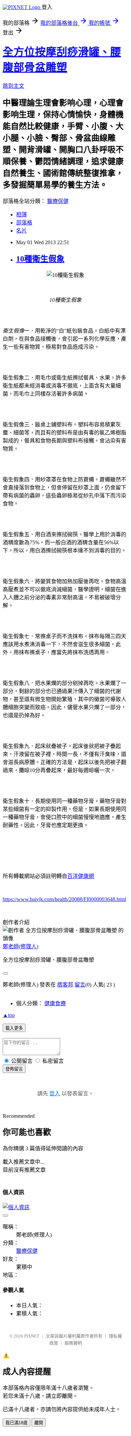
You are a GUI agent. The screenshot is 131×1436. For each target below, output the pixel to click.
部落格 (24, 222)
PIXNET (31, 1336)
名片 (21, 230)
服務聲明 (73, 1343)
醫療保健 (58, 201)
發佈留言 (14, 1069)
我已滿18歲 (16, 1422)
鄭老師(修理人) (20, 946)
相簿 (21, 214)
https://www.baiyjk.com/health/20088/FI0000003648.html (64, 899)
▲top (9, 1015)
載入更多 (14, 1028)
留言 (80, 984)
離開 (38, 1422)
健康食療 (55, 1003)
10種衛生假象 (40, 259)
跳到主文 (13, 86)
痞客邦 (65, 984)
